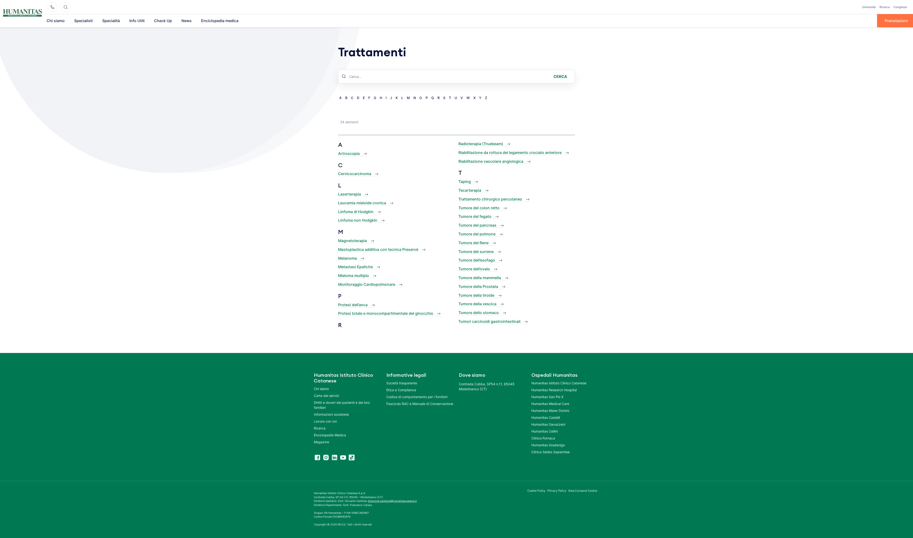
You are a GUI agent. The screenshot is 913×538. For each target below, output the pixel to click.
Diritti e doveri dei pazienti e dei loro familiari (342, 404)
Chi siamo (56, 20)
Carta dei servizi (326, 396)
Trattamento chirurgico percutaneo (490, 199)
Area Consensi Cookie (582, 490)
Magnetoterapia (352, 240)
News (186, 20)
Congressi (900, 7)
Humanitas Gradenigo (548, 445)
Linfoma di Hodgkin (356, 211)
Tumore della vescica (477, 303)
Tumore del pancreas (477, 225)
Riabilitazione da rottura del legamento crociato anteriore (510, 152)
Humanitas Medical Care (550, 404)
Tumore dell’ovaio (474, 269)
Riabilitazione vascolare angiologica (490, 161)
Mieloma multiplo (353, 275)
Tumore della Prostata (478, 286)
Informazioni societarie (331, 414)
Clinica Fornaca (543, 438)
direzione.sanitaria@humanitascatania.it (392, 501)
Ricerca (884, 7)
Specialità (111, 20)
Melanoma (347, 258)
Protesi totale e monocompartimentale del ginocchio (385, 313)
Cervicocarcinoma (354, 173)
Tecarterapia (469, 190)
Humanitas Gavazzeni (548, 424)
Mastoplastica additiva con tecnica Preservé (378, 249)
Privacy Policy (556, 490)
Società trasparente (401, 383)
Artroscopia (349, 153)
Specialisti (83, 20)
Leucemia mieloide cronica (362, 202)
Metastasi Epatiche (355, 266)
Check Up (163, 20)
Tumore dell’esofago (476, 260)
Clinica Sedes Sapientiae (550, 452)
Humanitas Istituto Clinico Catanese (558, 383)
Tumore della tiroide (476, 295)
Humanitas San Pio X (547, 397)
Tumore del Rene (473, 242)
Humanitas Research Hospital (554, 390)
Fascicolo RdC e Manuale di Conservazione (419, 404)
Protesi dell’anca (353, 304)
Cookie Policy (536, 490)
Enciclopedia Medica (330, 435)
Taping (464, 181)
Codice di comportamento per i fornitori (416, 397)
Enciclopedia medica (219, 20)
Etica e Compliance (401, 390)
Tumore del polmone (476, 234)
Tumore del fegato (474, 216)
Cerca (560, 76)
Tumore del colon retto (479, 207)
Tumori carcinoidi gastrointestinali (489, 321)
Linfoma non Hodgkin (357, 220)
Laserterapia (349, 194)
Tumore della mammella (479, 277)
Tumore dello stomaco (478, 312)
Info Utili (137, 20)
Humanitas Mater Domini (550, 411)
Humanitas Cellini (544, 431)
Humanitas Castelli (545, 417)
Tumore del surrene (476, 251)
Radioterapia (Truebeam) (480, 143)
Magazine (321, 442)
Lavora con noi (325, 421)
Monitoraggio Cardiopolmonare (366, 284)
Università (869, 7)
